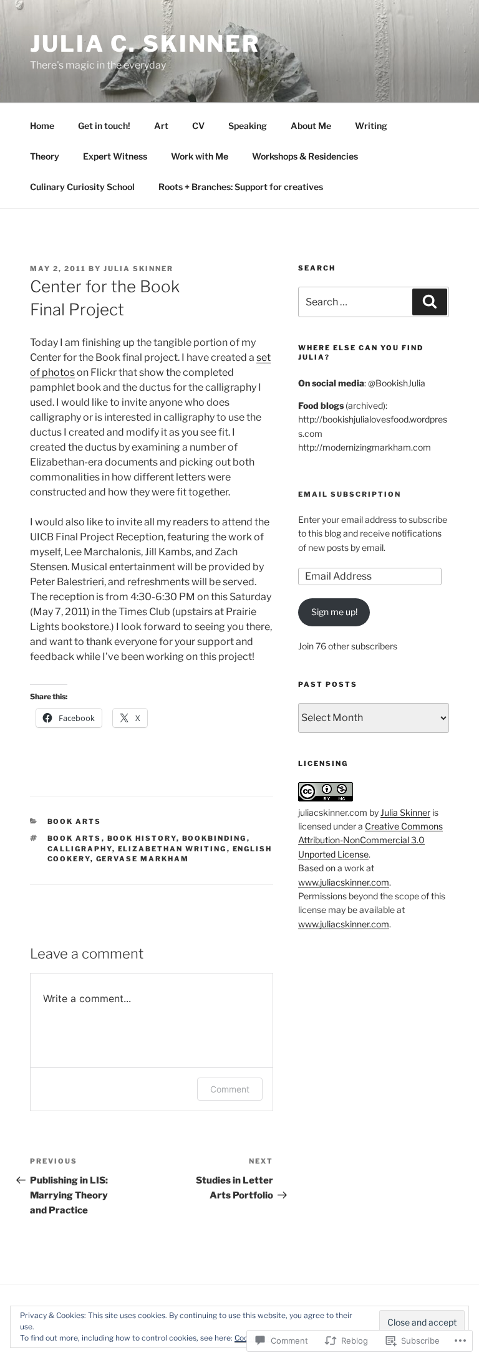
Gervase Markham (143, 858)
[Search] (429, 302)
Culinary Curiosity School (82, 186)
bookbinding (214, 838)
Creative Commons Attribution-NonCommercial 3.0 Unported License (370, 840)
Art (161, 125)
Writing (371, 125)
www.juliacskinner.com (343, 882)
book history (142, 838)
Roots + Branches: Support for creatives (240, 186)
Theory (44, 156)
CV (198, 125)
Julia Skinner (138, 268)
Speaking (247, 125)
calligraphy (79, 848)
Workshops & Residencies (305, 156)
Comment (229, 1089)
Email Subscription (349, 494)
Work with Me (199, 156)
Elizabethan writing (172, 848)
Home (42, 125)
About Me (311, 125)
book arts (74, 821)
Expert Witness (115, 156)
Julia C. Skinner (145, 43)
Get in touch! (104, 125)
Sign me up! (334, 611)
